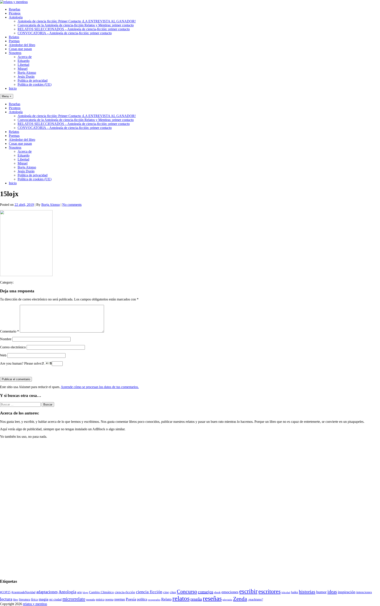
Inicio (13, 88)
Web (3, 355)
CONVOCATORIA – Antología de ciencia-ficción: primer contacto (65, 33)
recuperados (154, 600)
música (100, 599)
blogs (85, 592)
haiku (294, 592)
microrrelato (73, 598)
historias (307, 591)
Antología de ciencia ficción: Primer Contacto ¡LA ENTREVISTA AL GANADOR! (77, 21)
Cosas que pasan (20, 49)
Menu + (6, 96)
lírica (34, 599)
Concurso (187, 591)
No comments (72, 204)
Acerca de (25, 57)
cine (166, 592)
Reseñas (14, 9)
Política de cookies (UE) (34, 84)
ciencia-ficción (125, 592)
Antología (16, 17)
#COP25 (5, 592)
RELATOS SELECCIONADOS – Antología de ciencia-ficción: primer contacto (74, 29)
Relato (166, 599)
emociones (229, 592)
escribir (248, 591)
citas (173, 592)
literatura (24, 599)
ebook (217, 592)
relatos (181, 598)
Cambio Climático (101, 592)
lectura (6, 599)
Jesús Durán (26, 76)
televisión (227, 600)
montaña (90, 599)
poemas (119, 599)
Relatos (14, 37)
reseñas (212, 598)
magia (43, 599)
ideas (332, 591)
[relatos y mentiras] (14, 2)
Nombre (5, 339)
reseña (196, 599)
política (142, 599)
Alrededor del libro (22, 45)
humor (321, 592)
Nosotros (15, 53)
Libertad (23, 65)
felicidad (285, 592)
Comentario (9, 331)
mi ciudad (55, 599)
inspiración (346, 592)
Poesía (131, 599)
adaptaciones (47, 592)
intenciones (364, 592)
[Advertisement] (13, 508)
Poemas (14, 41)
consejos (205, 591)
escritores (269, 591)
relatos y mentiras (35, 604)
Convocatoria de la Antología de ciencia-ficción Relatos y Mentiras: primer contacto (76, 25)
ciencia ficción (149, 592)
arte (79, 592)
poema (109, 599)
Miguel (22, 69)
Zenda (240, 599)
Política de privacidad (33, 80)
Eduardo (23, 61)
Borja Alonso (27, 72)
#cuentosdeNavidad (23, 592)
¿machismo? (255, 599)
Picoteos (14, 13)
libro (15, 599)
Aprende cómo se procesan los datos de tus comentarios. (100, 387)
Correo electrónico (13, 347)
